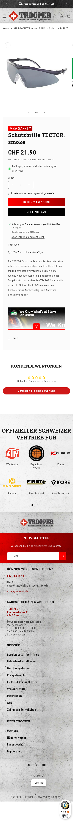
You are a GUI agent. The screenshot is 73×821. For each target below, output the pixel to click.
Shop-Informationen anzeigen (28, 237)
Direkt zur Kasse (36, 212)
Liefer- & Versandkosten (22, 682)
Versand (24, 160)
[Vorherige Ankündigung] (6, 4)
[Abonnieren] (62, 556)
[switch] (65, 816)
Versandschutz (16, 689)
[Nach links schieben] (29, 113)
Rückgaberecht (46, 193)
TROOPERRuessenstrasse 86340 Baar (17, 612)
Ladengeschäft (16, 744)
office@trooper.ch (17, 591)
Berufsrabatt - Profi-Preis (23, 654)
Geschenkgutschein (19, 668)
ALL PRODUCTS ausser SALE (29, 28)
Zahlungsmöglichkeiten (21, 709)
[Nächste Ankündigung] (66, 4)
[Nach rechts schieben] (44, 113)
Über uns (12, 730)
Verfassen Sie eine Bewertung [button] (36, 391)
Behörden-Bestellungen (21, 661)
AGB (9, 702)
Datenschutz (15, 695)
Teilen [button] (15, 338)
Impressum (14, 751)
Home (6, 28)
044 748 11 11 (15, 576)
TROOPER (29, 797)
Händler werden (17, 737)
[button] (5, 16)
